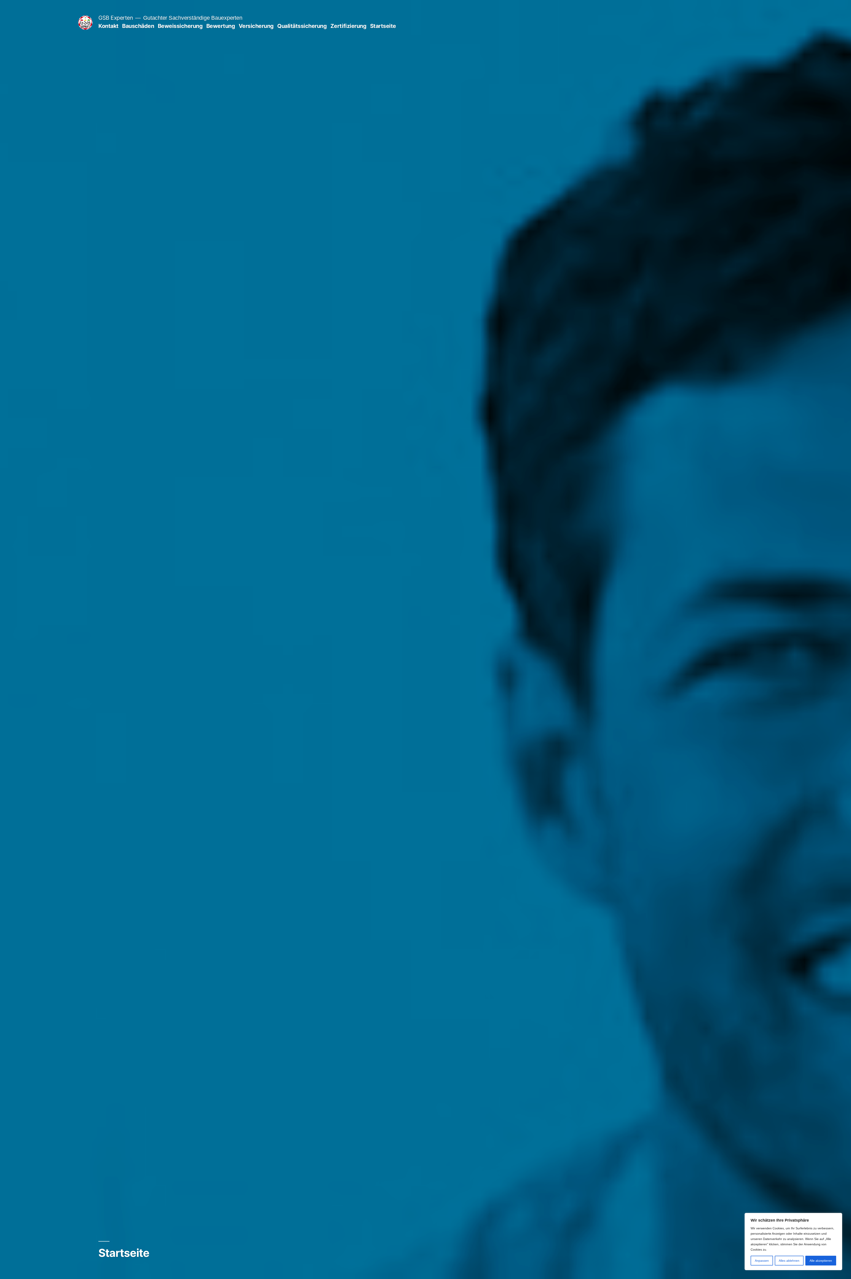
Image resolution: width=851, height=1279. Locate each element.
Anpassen (762, 1260)
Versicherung (256, 26)
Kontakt (108, 26)
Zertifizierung (348, 26)
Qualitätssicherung (302, 26)
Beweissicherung (180, 26)
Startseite (383, 26)
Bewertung (220, 26)
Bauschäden (138, 26)
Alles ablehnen (789, 1260)
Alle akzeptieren (821, 1260)
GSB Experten (115, 17)
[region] (793, 1241)
